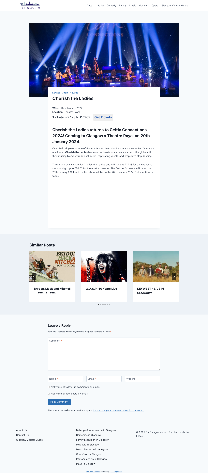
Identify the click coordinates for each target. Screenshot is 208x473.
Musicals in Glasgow (87, 444)
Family (122, 5)
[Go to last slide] (34, 276)
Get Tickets (103, 117)
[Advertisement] (104, 202)
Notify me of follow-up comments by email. (75, 387)
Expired (56, 93)
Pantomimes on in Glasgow (91, 459)
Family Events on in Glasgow (92, 439)
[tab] (98, 304)
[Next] (174, 276)
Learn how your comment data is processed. (118, 410)
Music (132, 5)
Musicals (144, 5)
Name (53, 378)
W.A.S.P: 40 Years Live (101, 288)
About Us (21, 430)
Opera (155, 5)
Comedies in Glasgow (88, 435)
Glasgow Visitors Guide (29, 439)
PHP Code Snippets (93, 472)
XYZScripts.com (116, 472)
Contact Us (22, 435)
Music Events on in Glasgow (92, 449)
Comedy (111, 5)
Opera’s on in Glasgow (88, 454)
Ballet (100, 5)
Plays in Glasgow (86, 463)
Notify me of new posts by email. (69, 393)
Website (131, 378)
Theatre (74, 93)
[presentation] (52, 266)
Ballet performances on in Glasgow (96, 430)
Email (92, 378)
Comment (55, 340)
